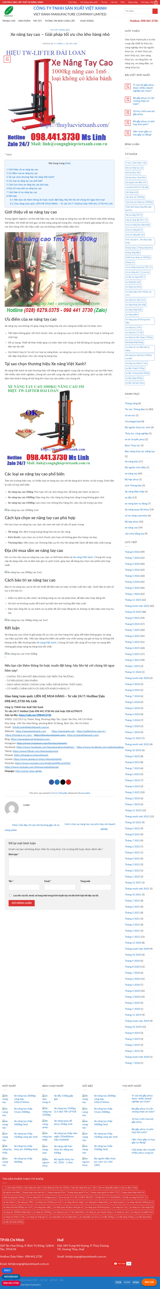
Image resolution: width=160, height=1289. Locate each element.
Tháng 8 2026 (132, 552)
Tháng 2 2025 (132, 660)
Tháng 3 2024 (132, 720)
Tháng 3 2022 (132, 864)
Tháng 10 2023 (133, 750)
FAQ (123, 2)
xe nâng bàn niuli (133, 282)
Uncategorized (133, 421)
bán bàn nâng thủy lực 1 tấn (84, 1188)
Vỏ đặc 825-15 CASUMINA (107, 1197)
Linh (75, 44)
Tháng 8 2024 (132, 690)
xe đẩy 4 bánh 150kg (135, 368)
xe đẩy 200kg (108, 1217)
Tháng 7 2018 (132, 1063)
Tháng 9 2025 (132, 618)
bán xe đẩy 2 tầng (129, 1188)
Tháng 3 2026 (132, 582)
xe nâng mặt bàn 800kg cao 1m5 (17, 1207)
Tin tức (104, 2)
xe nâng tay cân (121, 1212)
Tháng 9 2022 (132, 828)
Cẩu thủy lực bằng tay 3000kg (139, 202)
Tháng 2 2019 (132, 1045)
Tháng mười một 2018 (137, 1057)
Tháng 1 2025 (132, 666)
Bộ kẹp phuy (131, 521)
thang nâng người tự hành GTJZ (105, 1192)
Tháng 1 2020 (132, 1009)
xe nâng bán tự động (136, 503)
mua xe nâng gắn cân (135, 235)
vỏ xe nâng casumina (136, 515)
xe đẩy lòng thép (143, 1217)
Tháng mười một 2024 (137, 678)
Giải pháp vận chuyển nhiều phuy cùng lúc (143, 1151)
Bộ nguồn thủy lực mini (137, 427)
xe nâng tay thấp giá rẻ (37, 1217)
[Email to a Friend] (62, 782)
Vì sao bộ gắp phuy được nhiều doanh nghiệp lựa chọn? (143, 88)
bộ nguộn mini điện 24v (136, 182)
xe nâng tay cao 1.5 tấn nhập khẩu (68, 1212)
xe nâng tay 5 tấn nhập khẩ (141, 1207)
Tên (11, 881)
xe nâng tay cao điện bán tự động (138, 348)
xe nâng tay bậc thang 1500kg (139, 337)
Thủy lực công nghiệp (136, 433)
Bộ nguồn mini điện (135, 467)
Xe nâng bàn (131, 461)
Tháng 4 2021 (132, 919)
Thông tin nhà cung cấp (60, 21)
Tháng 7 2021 (132, 900)
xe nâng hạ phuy (117, 1202)
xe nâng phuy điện (43, 1207)
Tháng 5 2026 (132, 570)
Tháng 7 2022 (132, 840)
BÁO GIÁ (149, 1282)
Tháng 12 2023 (133, 738)
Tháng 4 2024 (132, 714)
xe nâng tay (131, 473)
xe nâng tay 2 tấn (133, 327)
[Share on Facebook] (51, 782)
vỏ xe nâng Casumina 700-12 (139, 267)
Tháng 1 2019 (132, 1051)
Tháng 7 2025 (132, 630)
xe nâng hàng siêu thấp (136, 305)
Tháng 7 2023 (132, 768)
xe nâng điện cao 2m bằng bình (63, 1217)
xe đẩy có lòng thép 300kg (137, 373)
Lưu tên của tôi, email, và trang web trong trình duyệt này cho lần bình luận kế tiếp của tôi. (56, 895)
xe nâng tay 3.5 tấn (134, 332)
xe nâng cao (131, 527)
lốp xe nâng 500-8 (134, 215)
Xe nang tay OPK (25, 1202)
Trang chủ (8, 21)
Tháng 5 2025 (132, 642)
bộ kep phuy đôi (133, 173)
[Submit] (155, 11)
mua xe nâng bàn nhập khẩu (138, 225)
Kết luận (11, 196)
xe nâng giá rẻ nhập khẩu (96, 1202)
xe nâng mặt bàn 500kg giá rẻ (140, 1202)
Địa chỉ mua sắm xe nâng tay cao (24, 188)
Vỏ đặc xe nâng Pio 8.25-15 (135, 1197)
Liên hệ (114, 2)
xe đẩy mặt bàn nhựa (135, 383)
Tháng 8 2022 (132, 834)
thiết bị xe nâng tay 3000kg (138, 257)
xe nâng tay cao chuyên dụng (99, 1212)
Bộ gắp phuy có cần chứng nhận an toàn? (143, 101)
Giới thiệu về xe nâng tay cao (22, 169)
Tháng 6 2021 (132, 907)
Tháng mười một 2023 (137, 744)
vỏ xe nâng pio (132, 272)
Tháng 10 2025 (133, 612)
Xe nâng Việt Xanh (83, 557)
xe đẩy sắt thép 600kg (13, 1222)
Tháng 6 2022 (132, 846)
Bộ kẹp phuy (131, 479)
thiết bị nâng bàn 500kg (13, 1197)
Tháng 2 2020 (132, 1003)
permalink (85, 793)
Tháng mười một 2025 (137, 606)
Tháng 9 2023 (132, 756)
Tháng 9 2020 (132, 961)
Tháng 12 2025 (133, 600)
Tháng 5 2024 (132, 708)
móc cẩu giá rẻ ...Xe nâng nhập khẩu (139, 241)
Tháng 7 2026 (132, 558)
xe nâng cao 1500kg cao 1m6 (49, 1202)
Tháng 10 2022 (133, 822)
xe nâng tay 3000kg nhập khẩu (16, 1212)
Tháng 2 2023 (132, 798)
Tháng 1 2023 (132, 804)
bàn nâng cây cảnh (33, 1188)
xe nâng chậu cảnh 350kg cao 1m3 (138, 293)
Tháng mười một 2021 (137, 888)
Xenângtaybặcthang (134, 342)
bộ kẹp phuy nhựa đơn (135, 177)
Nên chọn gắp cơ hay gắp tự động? (142, 133)
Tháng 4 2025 (132, 648)
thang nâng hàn (145, 248)
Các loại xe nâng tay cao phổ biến (24, 181)
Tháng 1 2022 (132, 876)
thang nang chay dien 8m (34, 1192)
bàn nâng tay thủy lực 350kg (56, 1188)
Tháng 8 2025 (132, 624)
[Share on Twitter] (57, 782)
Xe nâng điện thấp (134, 491)
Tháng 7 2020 (132, 973)
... (4, 1188)
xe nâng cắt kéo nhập (74, 1202)
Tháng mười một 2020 (137, 949)
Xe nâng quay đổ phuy (137, 509)
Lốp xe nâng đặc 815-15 (136, 220)
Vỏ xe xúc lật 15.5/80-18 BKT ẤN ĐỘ (75, 1197)
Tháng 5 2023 (132, 780)
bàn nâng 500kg (15, 1188)
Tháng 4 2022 (132, 858)
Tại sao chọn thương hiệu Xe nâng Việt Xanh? (30, 177)
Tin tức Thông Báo (60, 30)
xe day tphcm (9, 1202)
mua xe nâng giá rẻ (134, 230)
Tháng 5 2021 (132, 912)
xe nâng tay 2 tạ (120, 1207)
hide (68, 163)
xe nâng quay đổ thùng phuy (97, 1207)
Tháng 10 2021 (133, 894)
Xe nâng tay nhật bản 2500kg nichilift (139, 356)
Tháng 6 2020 (132, 979)
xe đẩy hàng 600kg (134, 378)
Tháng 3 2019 (132, 1039)
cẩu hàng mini (132, 192)
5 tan (128, 163)
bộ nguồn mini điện (11, 1192)
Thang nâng (131, 403)
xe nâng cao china (133, 287)
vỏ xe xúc (145, 272)
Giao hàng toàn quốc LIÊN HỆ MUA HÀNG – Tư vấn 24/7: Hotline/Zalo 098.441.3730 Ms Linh (61, 204)
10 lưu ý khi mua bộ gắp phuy (144, 112)
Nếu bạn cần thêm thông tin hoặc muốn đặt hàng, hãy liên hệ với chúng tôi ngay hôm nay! (57, 200)
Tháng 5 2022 (132, 852)
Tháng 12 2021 (133, 882)
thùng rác (130, 262)
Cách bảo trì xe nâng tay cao (21, 192)
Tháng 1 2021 (132, 937)
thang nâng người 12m (78, 1192)
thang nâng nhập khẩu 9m (133, 1192)
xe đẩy (128, 497)
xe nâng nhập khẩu (134, 310)
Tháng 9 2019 (132, 1033)
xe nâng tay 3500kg (42, 1212)
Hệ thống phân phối (89, 2)
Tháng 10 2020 (133, 955)
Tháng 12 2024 (133, 672)
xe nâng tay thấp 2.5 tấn (136, 363)
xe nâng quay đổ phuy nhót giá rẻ (68, 1207)
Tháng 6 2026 (132, 564)
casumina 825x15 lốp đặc (137, 187)
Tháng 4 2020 (132, 991)
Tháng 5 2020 (132, 985)
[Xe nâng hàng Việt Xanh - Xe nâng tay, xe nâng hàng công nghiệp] (15, 11)
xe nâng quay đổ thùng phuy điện (138, 321)
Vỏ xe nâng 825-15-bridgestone (41, 1197)
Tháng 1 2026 (132, 594)
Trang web (85, 881)
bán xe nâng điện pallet (109, 1188)
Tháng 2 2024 (132, 726)
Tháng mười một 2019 (137, 1021)
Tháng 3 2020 (132, 997)
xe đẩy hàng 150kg (125, 1217)
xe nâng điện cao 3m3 (89, 1217)
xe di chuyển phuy (135, 439)
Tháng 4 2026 (132, 576)
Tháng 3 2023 (132, 792)
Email (47, 881)
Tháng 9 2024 (132, 684)
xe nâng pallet (132, 315)
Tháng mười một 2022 (137, 816)
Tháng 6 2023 (132, 774)
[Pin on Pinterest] (68, 782)
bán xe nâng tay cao (134, 168)
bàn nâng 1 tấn (139, 163)
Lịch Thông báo (133, 485)
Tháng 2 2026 (132, 588)
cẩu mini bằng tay (134, 533)
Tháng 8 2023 (132, 762)
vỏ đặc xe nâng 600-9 (135, 277)
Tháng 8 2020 (132, 967)
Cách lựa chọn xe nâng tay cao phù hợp (27, 185)
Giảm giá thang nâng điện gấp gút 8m (138, 208)
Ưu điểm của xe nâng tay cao (22, 173)
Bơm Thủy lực (132, 445)
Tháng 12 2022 (133, 810)
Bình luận (14, 854)
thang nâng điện (133, 253)
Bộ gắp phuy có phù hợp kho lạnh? (144, 123)
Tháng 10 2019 (133, 1027)
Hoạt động (87, 21)
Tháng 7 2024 (132, 696)
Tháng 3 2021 (132, 924)
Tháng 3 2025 (132, 654)
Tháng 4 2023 (132, 786)
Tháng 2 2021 (132, 931)
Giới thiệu (72, 2)
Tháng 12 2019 (133, 1015)
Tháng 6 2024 (132, 702)
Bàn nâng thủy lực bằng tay (140, 451)
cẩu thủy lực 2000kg (135, 197)
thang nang (130, 248)
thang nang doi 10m (56, 1192)
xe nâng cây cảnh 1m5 (135, 300)
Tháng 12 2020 (133, 943)
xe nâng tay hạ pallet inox (142, 1212)
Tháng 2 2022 (132, 870)
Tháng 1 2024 (132, 732)
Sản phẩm (24, 21)
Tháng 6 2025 (132, 636)
